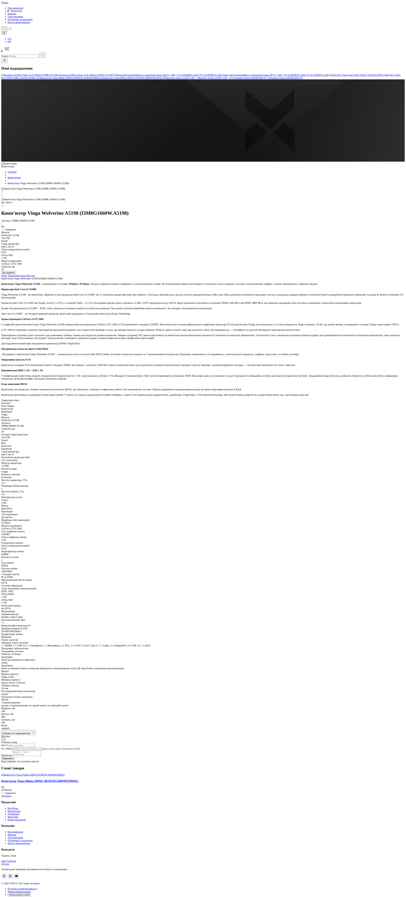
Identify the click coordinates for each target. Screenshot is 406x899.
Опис (4, 275)
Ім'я (3, 745)
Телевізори (13, 814)
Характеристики (17, 275)
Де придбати (9, 272)
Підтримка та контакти (20, 19)
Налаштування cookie (19, 895)
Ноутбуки (13, 808)
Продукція (16, 11)
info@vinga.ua (8, 861)
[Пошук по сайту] (4, 29)
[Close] (4, 60)
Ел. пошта (6, 748)
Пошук (5, 56)
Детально (6, 796)
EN (9, 41)
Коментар (6, 755)
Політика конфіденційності (22, 888)
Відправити (8, 758)
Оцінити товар (9, 742)
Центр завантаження (19, 22)
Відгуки (30, 275)
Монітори (13, 816)
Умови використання (19, 891)
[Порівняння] (10, 29)
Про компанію (15, 8)
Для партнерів (15, 16)
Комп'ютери (14, 811)
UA (9, 38)
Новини (12, 13)
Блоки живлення (17, 819)
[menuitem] (206, 38)
